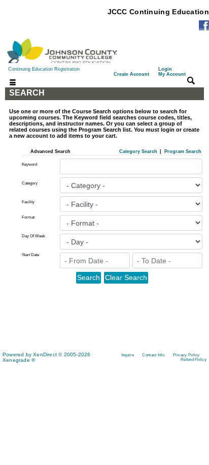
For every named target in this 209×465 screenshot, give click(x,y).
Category (30, 183)
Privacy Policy (186, 355)
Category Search (138, 151)
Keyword (29, 164)
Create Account (131, 74)
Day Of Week (33, 236)
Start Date (30, 255)
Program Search (182, 151)
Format (28, 217)
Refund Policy (193, 359)
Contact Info (153, 355)
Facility (28, 202)
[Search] (191, 80)
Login (172, 72)
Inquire (127, 355)
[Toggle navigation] (7, 83)
